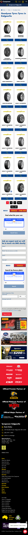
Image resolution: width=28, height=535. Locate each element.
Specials (4, 483)
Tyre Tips (4, 467)
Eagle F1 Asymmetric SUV (20, 195)
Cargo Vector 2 (21, 81)
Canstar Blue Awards (6, 508)
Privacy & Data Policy (10, 531)
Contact (4, 485)
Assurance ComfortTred (7, 36)
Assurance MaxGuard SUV (7, 59)
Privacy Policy (5, 310)
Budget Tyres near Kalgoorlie (8, 510)
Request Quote (6, 314)
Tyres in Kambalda (6, 501)
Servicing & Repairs (6, 478)
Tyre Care (4, 465)
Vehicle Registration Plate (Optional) (8, 293)
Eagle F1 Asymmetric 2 (7, 126)
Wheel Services (5, 481)
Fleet (3, 489)
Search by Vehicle (6, 460)
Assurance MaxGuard (21, 36)
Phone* (9, 251)
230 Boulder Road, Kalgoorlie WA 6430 (15, 430)
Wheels (4, 469)
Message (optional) (6, 299)
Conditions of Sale (18, 531)
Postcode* (4, 260)
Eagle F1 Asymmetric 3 (7, 149)
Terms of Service (14, 310)
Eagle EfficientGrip (7, 103)
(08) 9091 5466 (8, 432)
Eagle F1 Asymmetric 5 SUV (20, 172)
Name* (4, 246)
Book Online (5, 487)
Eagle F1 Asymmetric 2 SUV (20, 126)
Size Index (4, 497)
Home (3, 10)
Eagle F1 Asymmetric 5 (7, 172)
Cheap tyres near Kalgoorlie (8, 512)
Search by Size (5, 462)
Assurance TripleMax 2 (20, 59)
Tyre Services (5, 480)
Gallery (4, 493)
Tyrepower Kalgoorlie (15, 5)
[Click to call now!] (16, 1)
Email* (3, 255)
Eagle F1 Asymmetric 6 (7, 195)
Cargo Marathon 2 (7, 81)
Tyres (3, 458)
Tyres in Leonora (5, 504)
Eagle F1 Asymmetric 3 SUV (20, 149)
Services (4, 474)
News (3, 491)
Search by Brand (5, 464)
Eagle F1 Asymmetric (20, 103)
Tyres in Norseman (6, 506)
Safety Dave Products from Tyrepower (10, 476)
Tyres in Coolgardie (6, 499)
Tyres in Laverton (5, 503)
